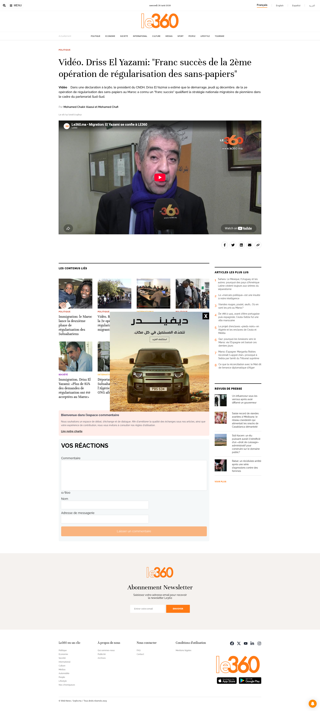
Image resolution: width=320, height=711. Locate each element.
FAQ (138, 650)
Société (124, 36)
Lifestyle (205, 36)
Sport (181, 36)
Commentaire (70, 458)
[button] (313, 704)
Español (296, 5)
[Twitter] (239, 643)
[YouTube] (246, 643)
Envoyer (178, 608)
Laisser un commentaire (134, 531)
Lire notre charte (71, 431)
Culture (156, 36)
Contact (140, 654)
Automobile (64, 673)
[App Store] (227, 680)
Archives (102, 658)
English (280, 5)
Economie (110, 36)
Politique (95, 36)
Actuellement (65, 36)
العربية (312, 5)
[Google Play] (250, 680)
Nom (64, 498)
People (192, 36)
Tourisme (219, 36)
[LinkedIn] (252, 643)
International (140, 36)
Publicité (102, 654)
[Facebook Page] (232, 643)
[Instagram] (259, 643)
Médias (169, 36)
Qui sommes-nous (106, 650)
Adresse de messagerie (77, 513)
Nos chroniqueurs (67, 685)
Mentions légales (183, 650)
